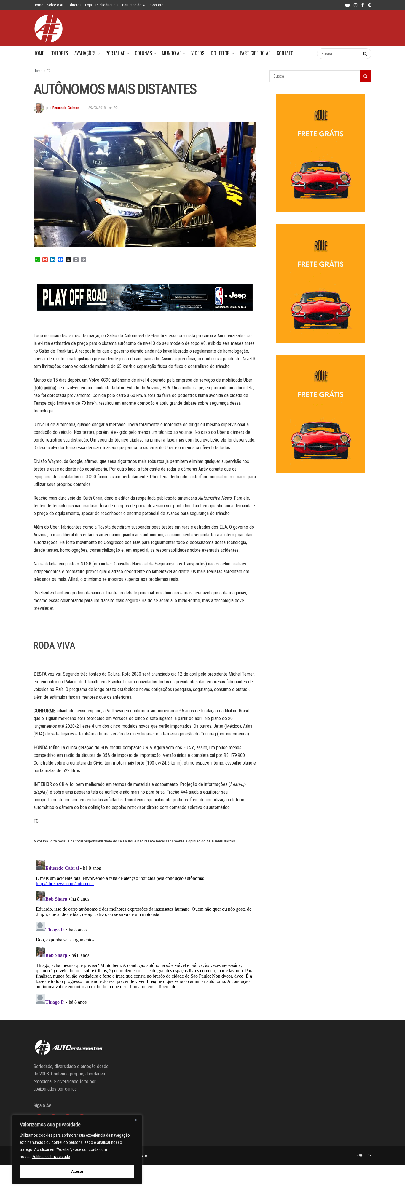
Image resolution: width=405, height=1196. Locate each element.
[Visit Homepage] (48, 28)
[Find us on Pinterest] (369, 5)
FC (48, 71)
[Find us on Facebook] (362, 5)
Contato (156, 5)
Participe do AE (134, 5)
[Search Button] (306, 53)
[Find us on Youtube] (347, 5)
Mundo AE (171, 53)
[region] (77, 1149)
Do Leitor (220, 53)
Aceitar (77, 1171)
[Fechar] (136, 1119)
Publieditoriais (107, 5)
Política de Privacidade (51, 1156)
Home (38, 5)
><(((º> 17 (363, 1155)
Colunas (143, 53)
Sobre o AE (55, 5)
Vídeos (197, 53)
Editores (75, 5)
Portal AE (115, 53)
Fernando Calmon (65, 107)
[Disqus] (145, 932)
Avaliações (84, 53)
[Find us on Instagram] (355, 5)
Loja (88, 5)
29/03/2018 (97, 107)
